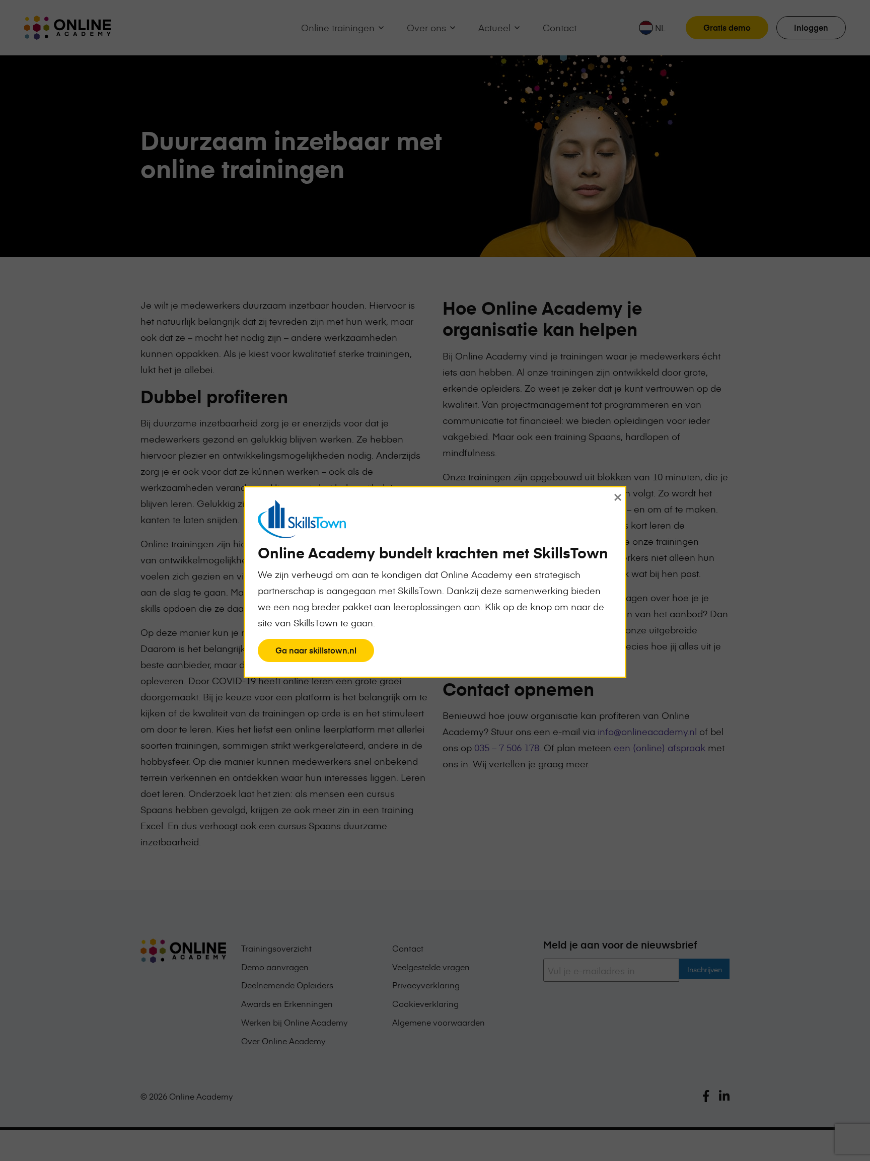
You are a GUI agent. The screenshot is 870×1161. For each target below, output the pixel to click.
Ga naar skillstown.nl (315, 653)
